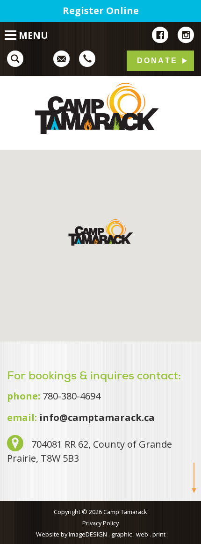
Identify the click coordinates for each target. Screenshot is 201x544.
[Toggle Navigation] (6, 30)
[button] (100, 232)
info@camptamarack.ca (97, 417)
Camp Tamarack (100, 108)
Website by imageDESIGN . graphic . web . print (100, 534)
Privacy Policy (100, 523)
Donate (157, 61)
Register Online (101, 10)
